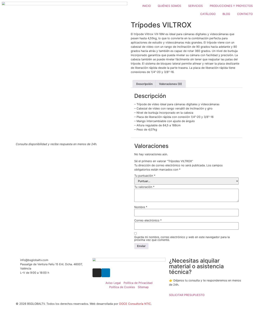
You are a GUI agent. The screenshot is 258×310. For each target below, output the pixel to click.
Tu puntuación (144, 175)
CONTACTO (245, 14)
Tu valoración (144, 186)
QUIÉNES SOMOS (169, 6)
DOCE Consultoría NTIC (135, 303)
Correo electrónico (148, 220)
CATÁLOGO (208, 14)
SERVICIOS (195, 6)
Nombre (140, 207)
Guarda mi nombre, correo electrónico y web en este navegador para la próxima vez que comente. (182, 238)
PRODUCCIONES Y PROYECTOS (231, 6)
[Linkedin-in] (105, 272)
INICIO (146, 6)
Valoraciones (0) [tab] (170, 84)
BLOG (226, 14)
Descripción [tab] (144, 84)
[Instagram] (96, 272)
